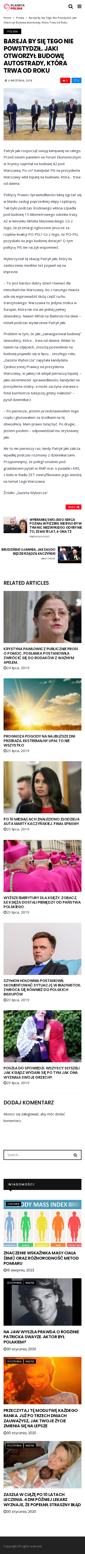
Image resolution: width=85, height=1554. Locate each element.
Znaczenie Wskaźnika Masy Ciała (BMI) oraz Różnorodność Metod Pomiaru (41, 1258)
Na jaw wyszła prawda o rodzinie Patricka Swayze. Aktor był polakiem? (41, 1337)
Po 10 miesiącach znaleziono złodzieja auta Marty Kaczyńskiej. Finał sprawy (41, 821)
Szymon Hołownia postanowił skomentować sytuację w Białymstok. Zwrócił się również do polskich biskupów (42, 987)
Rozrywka (14, 1282)
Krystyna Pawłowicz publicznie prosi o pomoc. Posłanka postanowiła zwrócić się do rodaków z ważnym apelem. (41, 655)
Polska (20, 17)
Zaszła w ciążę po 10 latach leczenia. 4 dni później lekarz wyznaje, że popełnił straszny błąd (42, 1499)
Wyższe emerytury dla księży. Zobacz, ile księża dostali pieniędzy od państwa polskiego (42, 902)
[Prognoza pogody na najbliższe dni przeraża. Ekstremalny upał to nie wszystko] (42, 704)
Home (7, 17)
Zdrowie (13, 1204)
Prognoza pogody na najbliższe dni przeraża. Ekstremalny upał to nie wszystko (39, 741)
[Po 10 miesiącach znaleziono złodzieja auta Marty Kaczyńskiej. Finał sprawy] (42, 787)
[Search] (75, 1154)
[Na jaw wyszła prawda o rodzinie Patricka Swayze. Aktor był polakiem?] (42, 1302)
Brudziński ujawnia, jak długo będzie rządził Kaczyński (28, 554)
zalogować (29, 1114)
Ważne (30, 1282)
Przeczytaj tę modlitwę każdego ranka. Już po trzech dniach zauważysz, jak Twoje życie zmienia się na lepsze (41, 1418)
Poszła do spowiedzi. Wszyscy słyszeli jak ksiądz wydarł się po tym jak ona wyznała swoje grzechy (41, 1072)
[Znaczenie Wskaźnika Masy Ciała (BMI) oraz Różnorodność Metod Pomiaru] (42, 1223)
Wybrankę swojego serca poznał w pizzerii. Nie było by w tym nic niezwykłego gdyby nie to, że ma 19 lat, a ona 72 (56, 528)
